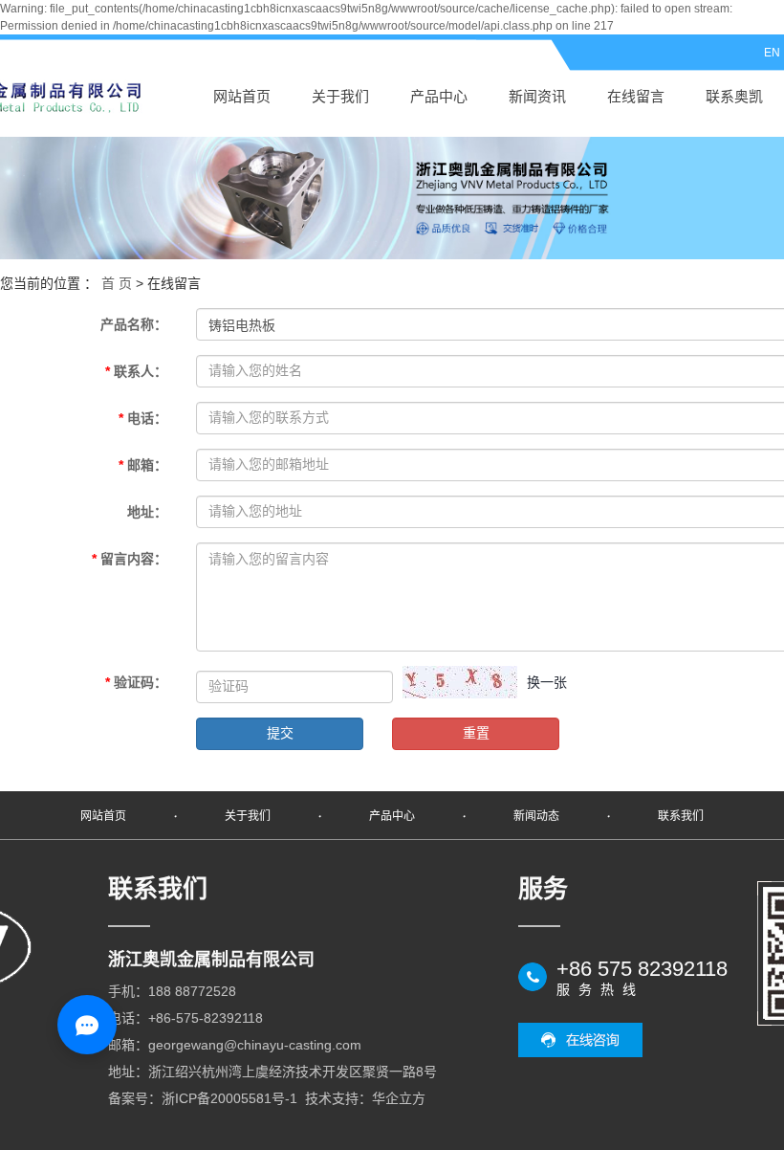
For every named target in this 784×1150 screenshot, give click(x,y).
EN (772, 52)
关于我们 (340, 96)
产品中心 (439, 96)
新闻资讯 (537, 96)
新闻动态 (536, 816)
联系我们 (681, 816)
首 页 (116, 283)
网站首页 (242, 96)
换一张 (547, 682)
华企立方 (398, 1098)
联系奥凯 (734, 96)
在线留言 (635, 96)
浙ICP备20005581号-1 (229, 1098)
